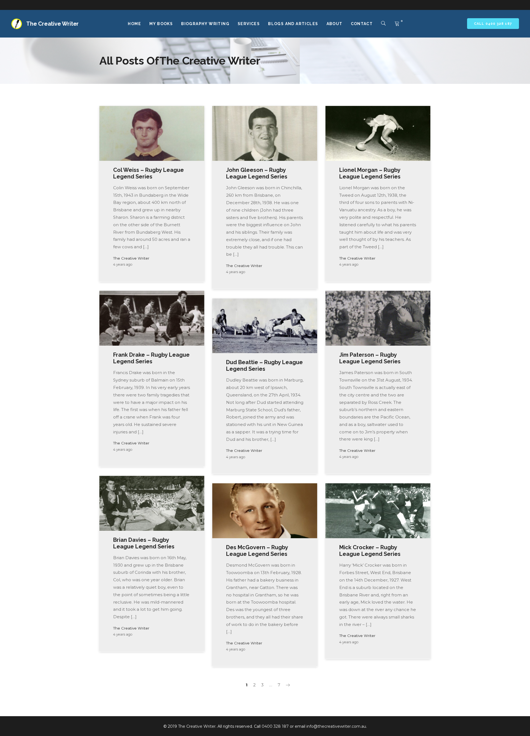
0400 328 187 (275, 726)
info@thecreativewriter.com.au (336, 726)
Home (134, 24)
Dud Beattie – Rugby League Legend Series (264, 365)
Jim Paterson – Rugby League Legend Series (370, 358)
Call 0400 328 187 (493, 24)
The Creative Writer (131, 258)
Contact (362, 24)
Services (249, 24)
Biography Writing (205, 24)
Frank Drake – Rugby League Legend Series (151, 358)
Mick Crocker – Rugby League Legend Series (370, 550)
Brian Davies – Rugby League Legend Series (143, 543)
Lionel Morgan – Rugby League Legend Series (370, 173)
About (335, 24)
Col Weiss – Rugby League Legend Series (148, 173)
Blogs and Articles (293, 24)
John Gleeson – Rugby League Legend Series (256, 173)
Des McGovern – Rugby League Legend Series (257, 550)
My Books (161, 24)
